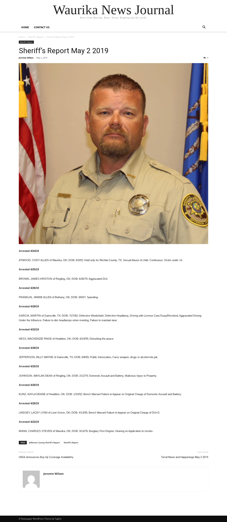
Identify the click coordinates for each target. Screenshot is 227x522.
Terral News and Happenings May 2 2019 (184, 457)
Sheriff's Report (35, 36)
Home (25, 27)
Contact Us (41, 27)
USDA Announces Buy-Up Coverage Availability (46, 457)
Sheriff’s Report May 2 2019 (64, 50)
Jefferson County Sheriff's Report (44, 442)
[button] (204, 27)
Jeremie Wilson (26, 57)
